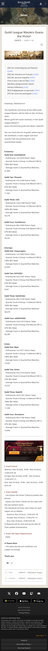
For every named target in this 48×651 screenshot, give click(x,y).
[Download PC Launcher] (41, 3)
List (11, 563)
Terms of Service (24, 607)
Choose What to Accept (23, 644)
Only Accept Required (24, 648)
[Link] (25, 87)
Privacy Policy (24, 613)
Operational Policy (24, 610)
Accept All (24, 640)
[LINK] (10, 71)
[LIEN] (36, 74)
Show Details (40, 635)
